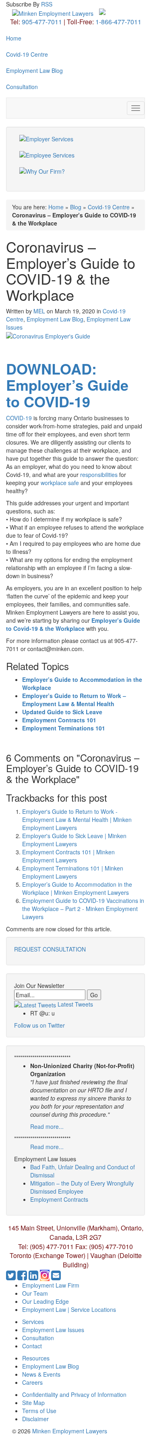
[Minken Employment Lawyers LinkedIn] (34, 1277)
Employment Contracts (59, 1199)
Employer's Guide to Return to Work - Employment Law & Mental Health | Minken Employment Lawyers (77, 819)
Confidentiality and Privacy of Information (74, 1394)
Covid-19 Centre (27, 54)
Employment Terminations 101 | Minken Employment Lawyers (72, 872)
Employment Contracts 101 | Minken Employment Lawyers (68, 856)
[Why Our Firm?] (75, 175)
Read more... (47, 1126)
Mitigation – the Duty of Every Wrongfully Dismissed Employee (82, 1187)
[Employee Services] (75, 159)
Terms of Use (39, 1411)
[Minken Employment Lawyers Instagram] (45, 1277)
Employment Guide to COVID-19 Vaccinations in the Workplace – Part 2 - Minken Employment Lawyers (83, 908)
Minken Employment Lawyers (69, 1431)
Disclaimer (35, 1419)
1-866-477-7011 (118, 21)
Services (33, 1322)
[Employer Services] (75, 143)
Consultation (22, 87)
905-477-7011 (42, 21)
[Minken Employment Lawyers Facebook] (23, 1277)
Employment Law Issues (53, 1330)
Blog (75, 207)
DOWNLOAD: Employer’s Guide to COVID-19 (67, 385)
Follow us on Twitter (39, 1025)
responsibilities (99, 474)
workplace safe (60, 483)
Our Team (35, 1293)
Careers (32, 1382)
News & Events (41, 1374)
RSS (46, 4)
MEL (39, 311)
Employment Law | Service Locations (69, 1309)
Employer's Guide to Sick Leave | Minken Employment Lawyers (74, 840)
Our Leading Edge (45, 1301)
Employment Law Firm (50, 1285)
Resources (36, 1358)
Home (13, 38)
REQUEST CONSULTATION (50, 949)
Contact (32, 1346)
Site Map (33, 1403)
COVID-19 (19, 418)
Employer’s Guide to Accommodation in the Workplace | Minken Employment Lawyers (77, 888)
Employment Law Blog (34, 70)
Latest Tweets (74, 1004)
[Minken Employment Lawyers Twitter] (11, 1277)
